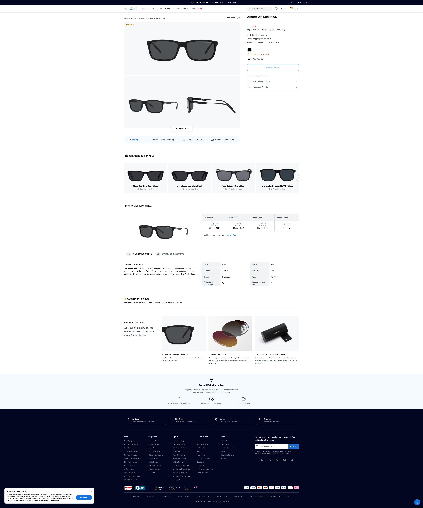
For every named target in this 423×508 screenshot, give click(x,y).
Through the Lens (227, 448)
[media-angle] (153, 102)
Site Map (224, 458)
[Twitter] (270, 460)
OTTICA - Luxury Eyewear (133, 476)
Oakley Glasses (153, 444)
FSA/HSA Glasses (179, 455)
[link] (131, 8)
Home (126, 18)
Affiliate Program (178, 462)
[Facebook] (255, 460)
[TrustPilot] (160, 488)
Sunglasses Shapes (179, 448)
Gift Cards (176, 480)
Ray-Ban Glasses (154, 441)
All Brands (151, 473)
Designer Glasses (154, 469)
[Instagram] (262, 460)
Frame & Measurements (258, 76)
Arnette (142, 18)
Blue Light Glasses (130, 462)
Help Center (201, 455)
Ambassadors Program (181, 465)
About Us (224, 441)
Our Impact (225, 444)
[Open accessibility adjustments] (291, 2)
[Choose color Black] (249, 49)
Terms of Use (278, 451)
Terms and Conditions (59, 498)
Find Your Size (258, 59)
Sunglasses (134, 18)
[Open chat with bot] (417, 502)
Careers (223, 451)
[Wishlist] (276, 8)
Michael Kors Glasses (155, 455)
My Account (201, 441)
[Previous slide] (124, 178)
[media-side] (211, 102)
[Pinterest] (277, 460)
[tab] (139, 255)
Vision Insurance (202, 473)
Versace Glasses (154, 458)
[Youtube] (284, 460)
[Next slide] (298, 178)
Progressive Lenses (130, 455)
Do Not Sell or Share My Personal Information (265, 496)
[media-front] (182, 48)
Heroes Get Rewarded (180, 473)
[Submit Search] (249, 9)
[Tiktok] (292, 460)
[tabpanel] (211, 274)
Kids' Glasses (128, 448)
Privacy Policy (287, 451)
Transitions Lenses (131, 451)
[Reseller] (191, 488)
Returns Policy (238, 496)
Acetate (225, 271)
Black (273, 265)
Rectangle (226, 277)
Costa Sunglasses (154, 465)
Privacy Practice (183, 496)
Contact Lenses (129, 473)
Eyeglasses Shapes (179, 441)
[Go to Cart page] (282, 8)
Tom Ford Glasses (154, 451)
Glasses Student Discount (181, 469)
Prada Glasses (153, 462)
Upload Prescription (203, 458)
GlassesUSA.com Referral (181, 476)
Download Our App (179, 458)
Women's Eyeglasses (131, 444)
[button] (128, 488)
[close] (91, 491)
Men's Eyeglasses (130, 441)
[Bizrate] (174, 488)
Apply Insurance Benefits (258, 87)
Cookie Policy (167, 496)
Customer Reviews (227, 455)
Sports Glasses (129, 465)
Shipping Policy (221, 496)
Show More (181, 128)
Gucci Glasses (153, 448)
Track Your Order (202, 444)
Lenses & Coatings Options (259, 81)
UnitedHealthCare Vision (205, 469)
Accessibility (201, 465)
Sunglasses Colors (179, 451)
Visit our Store (202, 448)
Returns (199, 451)
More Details (232, 2)
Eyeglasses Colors (179, 444)
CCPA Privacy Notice (203, 496)
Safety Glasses (129, 469)
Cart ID (289, 496)
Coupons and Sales (130, 480)
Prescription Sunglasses (132, 458)
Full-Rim (274, 277)
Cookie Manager (54, 500)
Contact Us (201, 462)
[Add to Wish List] (238, 18)
